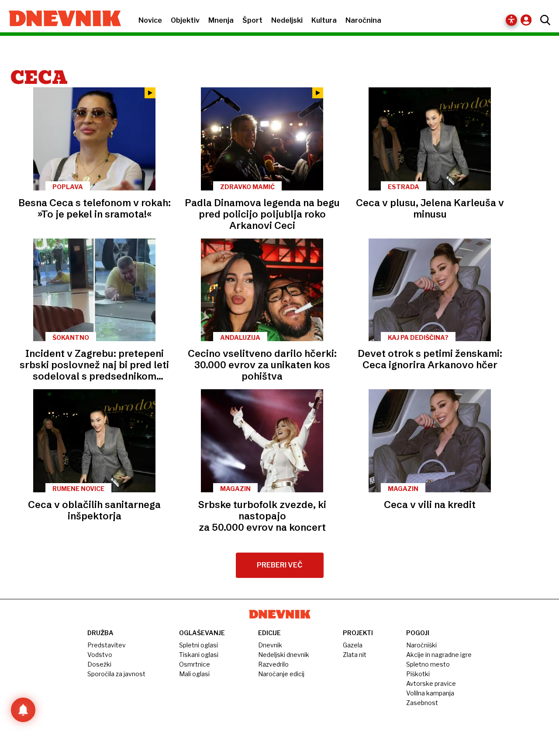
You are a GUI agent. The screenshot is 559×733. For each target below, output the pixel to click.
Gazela (352, 645)
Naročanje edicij (281, 674)
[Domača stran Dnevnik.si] (60, 19)
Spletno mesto (428, 664)
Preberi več (280, 565)
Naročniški (421, 645)
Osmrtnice (194, 664)
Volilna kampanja (430, 693)
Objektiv (185, 20)
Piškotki (418, 674)
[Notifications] (23, 710)
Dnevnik (270, 645)
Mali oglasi (194, 674)
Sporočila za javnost (116, 674)
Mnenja (221, 20)
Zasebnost (422, 702)
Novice (150, 20)
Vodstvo (99, 654)
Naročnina (363, 20)
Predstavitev (106, 645)
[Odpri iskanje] (543, 20)
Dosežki (99, 664)
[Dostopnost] (511, 20)
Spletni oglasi (198, 645)
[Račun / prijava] (528, 19)
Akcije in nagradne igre (439, 654)
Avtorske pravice (431, 683)
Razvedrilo (273, 664)
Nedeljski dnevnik (283, 654)
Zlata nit (354, 654)
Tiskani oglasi (198, 654)
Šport (252, 20)
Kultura (324, 20)
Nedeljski (287, 20)
